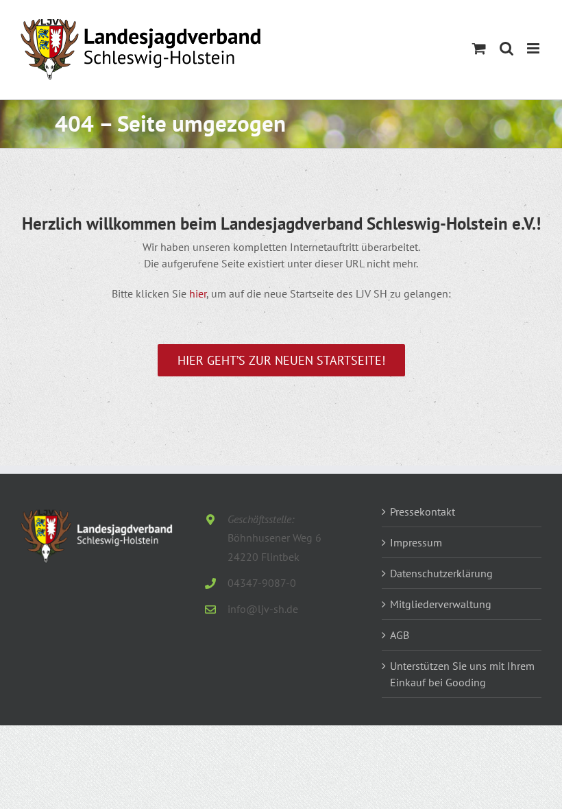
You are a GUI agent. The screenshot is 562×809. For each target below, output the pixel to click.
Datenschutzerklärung (441, 573)
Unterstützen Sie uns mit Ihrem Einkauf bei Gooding (462, 674)
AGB (399, 635)
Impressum (416, 542)
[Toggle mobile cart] (479, 48)
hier (197, 293)
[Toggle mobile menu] (534, 48)
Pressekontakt (422, 511)
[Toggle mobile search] (506, 48)
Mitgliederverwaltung (440, 604)
